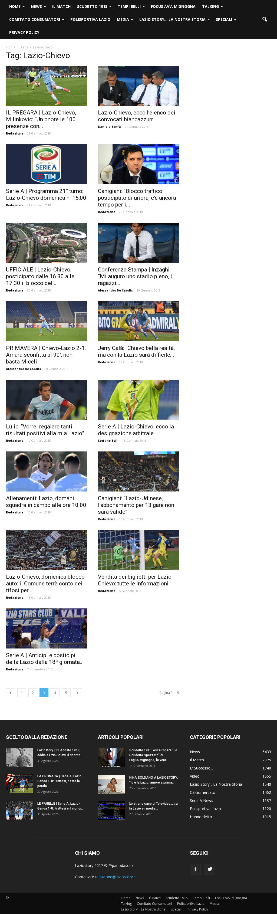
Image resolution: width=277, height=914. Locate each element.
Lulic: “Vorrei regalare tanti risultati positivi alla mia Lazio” (45, 430)
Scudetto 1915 (92, 6)
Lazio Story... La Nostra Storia (216, 784)
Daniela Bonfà (109, 127)
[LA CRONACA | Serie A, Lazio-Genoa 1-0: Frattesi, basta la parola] (19, 783)
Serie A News (201, 800)
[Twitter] (210, 869)
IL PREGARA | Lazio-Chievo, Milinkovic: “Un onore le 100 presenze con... (41, 119)
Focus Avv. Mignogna (173, 6)
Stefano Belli (108, 440)
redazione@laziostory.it (115, 876)
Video (195, 776)
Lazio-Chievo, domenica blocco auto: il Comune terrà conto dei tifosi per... (45, 584)
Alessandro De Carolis (115, 290)
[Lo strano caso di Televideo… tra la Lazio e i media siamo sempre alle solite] (111, 810)
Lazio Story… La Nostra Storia (172, 19)
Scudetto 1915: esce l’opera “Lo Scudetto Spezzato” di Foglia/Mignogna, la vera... (153, 755)
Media (123, 19)
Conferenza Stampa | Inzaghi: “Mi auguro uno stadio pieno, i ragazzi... (135, 276)
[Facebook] (195, 869)
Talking (210, 6)
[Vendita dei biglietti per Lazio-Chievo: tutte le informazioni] (138, 550)
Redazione (14, 133)
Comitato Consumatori (34, 19)
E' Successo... (201, 768)
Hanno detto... (202, 816)
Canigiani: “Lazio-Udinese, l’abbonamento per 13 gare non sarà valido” (136, 505)
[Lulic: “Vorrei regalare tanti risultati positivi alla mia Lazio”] (46, 400)
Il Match (61, 6)
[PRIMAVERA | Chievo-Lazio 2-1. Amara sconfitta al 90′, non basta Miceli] (46, 321)
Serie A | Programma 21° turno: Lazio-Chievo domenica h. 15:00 (46, 194)
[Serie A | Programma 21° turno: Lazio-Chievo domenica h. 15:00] (46, 164)
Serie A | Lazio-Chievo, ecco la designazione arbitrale (136, 430)
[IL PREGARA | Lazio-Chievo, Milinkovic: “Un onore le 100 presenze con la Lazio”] (46, 86)
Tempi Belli (129, 6)
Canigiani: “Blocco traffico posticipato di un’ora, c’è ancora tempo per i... (137, 198)
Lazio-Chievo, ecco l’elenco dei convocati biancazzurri (136, 116)
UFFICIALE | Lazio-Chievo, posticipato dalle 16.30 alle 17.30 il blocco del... (40, 276)
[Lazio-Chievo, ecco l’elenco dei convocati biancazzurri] (138, 86)
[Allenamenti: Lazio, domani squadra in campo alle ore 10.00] (46, 471)
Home (15, 6)
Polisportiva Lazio (90, 19)
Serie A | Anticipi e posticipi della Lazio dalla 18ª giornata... (45, 658)
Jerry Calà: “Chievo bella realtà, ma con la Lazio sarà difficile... (136, 351)
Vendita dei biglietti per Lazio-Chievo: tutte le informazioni (135, 580)
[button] (264, 19)
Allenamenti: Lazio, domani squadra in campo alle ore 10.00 (46, 501)
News (36, 6)
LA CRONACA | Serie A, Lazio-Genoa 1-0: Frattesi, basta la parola (60, 781)
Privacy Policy (24, 32)
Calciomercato (202, 792)
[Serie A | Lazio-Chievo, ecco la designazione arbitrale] (138, 400)
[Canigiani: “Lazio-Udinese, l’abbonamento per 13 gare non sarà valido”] (138, 471)
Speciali (224, 19)
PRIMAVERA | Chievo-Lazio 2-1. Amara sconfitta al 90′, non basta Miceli (46, 355)
